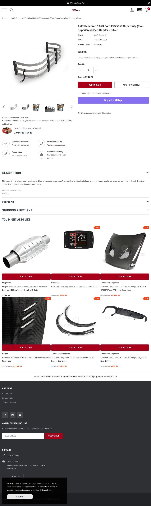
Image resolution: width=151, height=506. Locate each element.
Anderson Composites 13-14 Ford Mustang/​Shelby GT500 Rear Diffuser (123, 359)
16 (82, 113)
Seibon (5, 354)
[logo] (75, 10)
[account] (132, 10)
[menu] (4, 10)
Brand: (80, 35)
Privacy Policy (7, 398)
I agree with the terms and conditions (95, 93)
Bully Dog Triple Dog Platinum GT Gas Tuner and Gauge (74, 287)
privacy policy (46, 490)
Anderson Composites (109, 283)
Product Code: (84, 45)
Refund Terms (7, 394)
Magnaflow (6, 283)
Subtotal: (81, 77)
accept (20, 496)
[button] (139, 10)
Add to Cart (26, 276)
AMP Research (100, 35)
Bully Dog (55, 283)
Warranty (5, 194)
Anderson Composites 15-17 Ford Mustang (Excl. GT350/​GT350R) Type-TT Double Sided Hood (123, 288)
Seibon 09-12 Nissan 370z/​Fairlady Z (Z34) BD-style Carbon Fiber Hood (26, 359)
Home (4, 18)
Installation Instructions (11, 190)
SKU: (80, 40)
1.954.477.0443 (65, 121)
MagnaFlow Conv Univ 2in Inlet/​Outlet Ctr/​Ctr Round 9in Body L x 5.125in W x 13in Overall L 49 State (24, 288)
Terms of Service (9, 403)
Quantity (81, 64)
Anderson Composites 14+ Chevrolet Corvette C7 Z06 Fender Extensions (73, 359)
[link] (13, 106)
